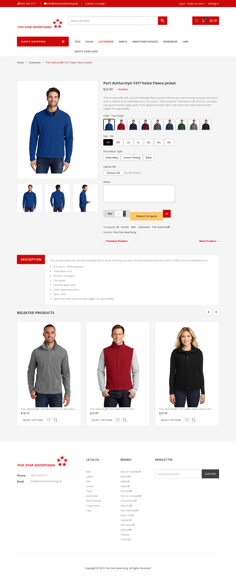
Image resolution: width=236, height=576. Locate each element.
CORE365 (126, 539)
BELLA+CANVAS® (131, 471)
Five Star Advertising (125, 232)
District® (126, 476)
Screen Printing (132, 157)
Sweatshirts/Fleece (145, 41)
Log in (181, 3)
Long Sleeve (93, 505)
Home (20, 62)
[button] (213, 3)
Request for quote (146, 216)
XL (138, 142)
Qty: (110, 213)
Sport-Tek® (127, 515)
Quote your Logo (86, 51)
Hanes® (125, 486)
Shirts (123, 41)
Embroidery (112, 157)
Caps (185, 41)
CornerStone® (129, 500)
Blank (148, 157)
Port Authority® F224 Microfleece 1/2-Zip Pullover (49, 409)
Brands (125, 227)
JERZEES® (126, 491)
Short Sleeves (93, 500)
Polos (89, 41)
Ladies (89, 476)
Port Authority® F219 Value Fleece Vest (112, 409)
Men (133, 227)
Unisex (89, 486)
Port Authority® (161, 227)
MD (118, 142)
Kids (88, 481)
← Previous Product (115, 241)
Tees (77, 41)
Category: (109, 227)
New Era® (126, 505)
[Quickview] (55, 420)
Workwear (170, 41)
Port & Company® (131, 496)
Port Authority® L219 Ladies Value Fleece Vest (185, 409)
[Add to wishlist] (49, 420)
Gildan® (125, 481)
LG (128, 142)
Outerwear (106, 41)
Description (31, 259)
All (117, 227)
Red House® (128, 525)
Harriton (125, 534)
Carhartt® (126, 520)
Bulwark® (126, 529)
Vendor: (108, 232)
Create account (195, 3)
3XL (159, 142)
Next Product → (209, 241)
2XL (149, 142)
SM (108, 142)
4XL (169, 142)
